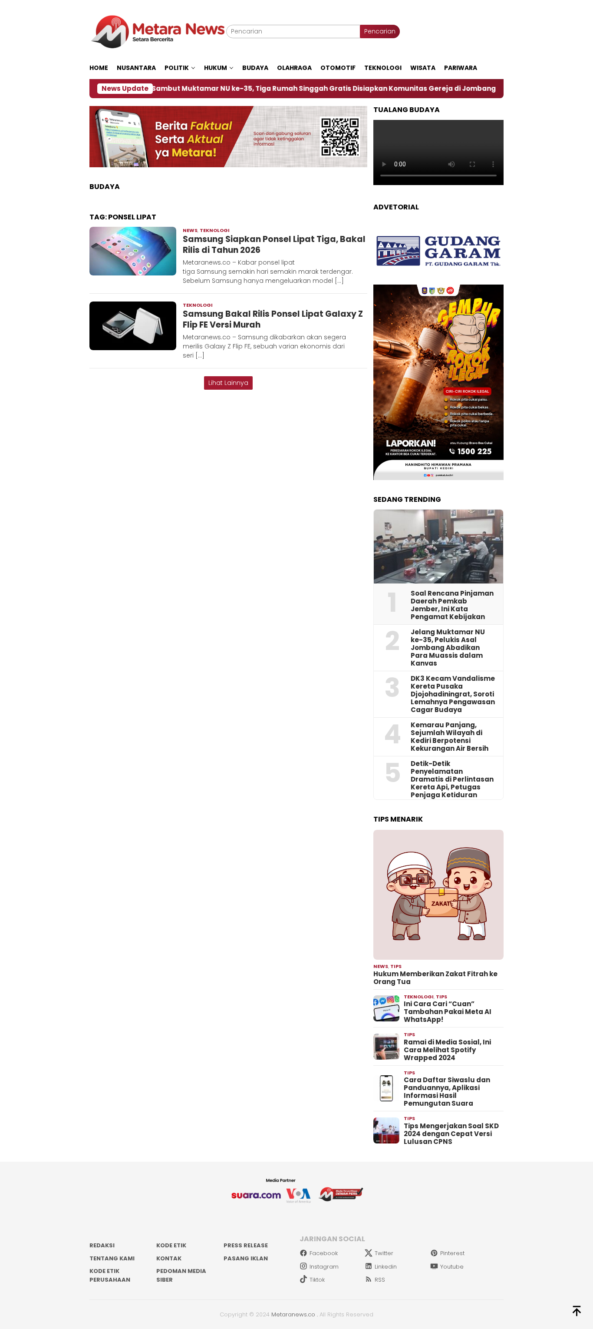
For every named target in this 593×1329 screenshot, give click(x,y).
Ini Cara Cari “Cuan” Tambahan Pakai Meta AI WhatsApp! (447, 1012)
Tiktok (317, 1280)
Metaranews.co (293, 1314)
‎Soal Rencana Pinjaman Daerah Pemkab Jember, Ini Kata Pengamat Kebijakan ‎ (452, 605)
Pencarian (379, 31)
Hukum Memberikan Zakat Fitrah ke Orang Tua (435, 978)
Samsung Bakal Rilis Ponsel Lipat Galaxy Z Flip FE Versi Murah (273, 319)
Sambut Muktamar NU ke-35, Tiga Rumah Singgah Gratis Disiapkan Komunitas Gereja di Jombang (274, 89)
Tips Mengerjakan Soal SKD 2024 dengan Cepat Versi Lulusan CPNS (451, 1134)
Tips (396, 966)
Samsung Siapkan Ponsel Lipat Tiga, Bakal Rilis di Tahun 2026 (274, 244)
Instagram (324, 1267)
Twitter (384, 1253)
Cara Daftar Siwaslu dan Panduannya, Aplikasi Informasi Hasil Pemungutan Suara (447, 1091)
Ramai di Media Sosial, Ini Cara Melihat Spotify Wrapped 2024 (447, 1050)
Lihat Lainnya (228, 382)
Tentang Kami (112, 1258)
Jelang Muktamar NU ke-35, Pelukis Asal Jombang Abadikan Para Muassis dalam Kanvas (448, 647)
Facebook (324, 1253)
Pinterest (452, 1253)
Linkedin (386, 1267)
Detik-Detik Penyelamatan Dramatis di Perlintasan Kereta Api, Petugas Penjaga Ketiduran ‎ (452, 779)
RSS (380, 1280)
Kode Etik (171, 1245)
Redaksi (102, 1245)
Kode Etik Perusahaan (109, 1275)
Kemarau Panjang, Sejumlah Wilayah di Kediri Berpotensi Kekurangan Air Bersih (449, 736)
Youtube (452, 1267)
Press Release (246, 1245)
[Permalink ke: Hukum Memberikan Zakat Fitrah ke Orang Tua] (438, 895)
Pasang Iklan (246, 1258)
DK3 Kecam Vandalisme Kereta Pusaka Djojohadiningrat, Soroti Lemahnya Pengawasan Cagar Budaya (453, 694)
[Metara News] (157, 31)
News (190, 230)
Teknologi (215, 230)
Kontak (168, 1258)
